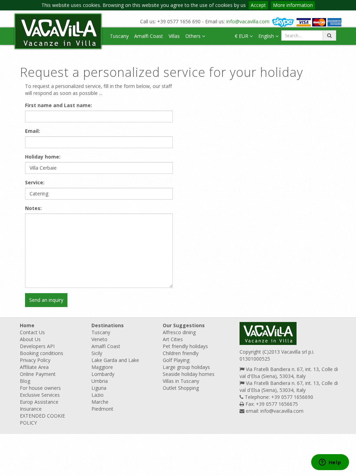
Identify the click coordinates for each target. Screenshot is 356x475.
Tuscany (119, 36)
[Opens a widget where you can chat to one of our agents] (330, 463)
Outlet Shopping (181, 388)
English (266, 36)
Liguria (98, 388)
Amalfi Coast (148, 36)
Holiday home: (42, 156)
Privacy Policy (35, 360)
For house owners (40, 388)
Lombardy (102, 374)
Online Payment (38, 374)
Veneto (99, 339)
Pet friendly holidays (185, 346)
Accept (258, 5)
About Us (30, 339)
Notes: (33, 208)
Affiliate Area (34, 367)
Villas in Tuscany (181, 381)
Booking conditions (41, 353)
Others (193, 36)
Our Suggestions (184, 325)
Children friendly (181, 353)
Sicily (96, 353)
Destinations (107, 325)
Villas (174, 36)
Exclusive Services (40, 395)
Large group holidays (186, 367)
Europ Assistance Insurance (39, 405)
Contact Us (32, 332)
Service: (34, 182)
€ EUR (242, 36)
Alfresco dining (179, 332)
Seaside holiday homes (189, 374)
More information (293, 5)
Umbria (99, 381)
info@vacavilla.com (247, 21)
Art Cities (173, 339)
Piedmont (102, 408)
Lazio (97, 395)
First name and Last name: (58, 105)
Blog (25, 381)
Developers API (37, 346)
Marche (99, 401)
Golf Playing (176, 360)
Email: (32, 131)
